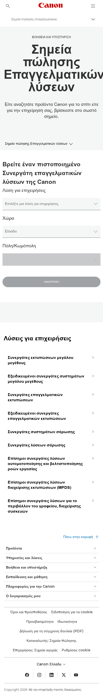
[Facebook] (27, 675)
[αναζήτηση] (8, 6)
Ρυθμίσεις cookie (76, 650)
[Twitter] (64, 675)
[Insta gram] (39, 675)
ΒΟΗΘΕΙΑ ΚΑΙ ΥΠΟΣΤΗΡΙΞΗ (51, 37)
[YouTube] (76, 675)
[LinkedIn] (52, 675)
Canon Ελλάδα (49, 664)
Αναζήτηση (51, 282)
